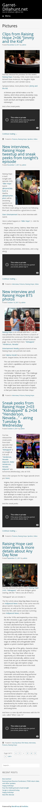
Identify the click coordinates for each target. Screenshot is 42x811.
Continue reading (9, 134)
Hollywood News (11, 603)
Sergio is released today (11, 790)
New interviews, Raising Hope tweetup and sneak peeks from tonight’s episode (20, 154)
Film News (25, 743)
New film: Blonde (8, 795)
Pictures (14, 139)
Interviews (15, 284)
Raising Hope (7, 77)
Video (35, 139)
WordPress (16, 806)
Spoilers (30, 139)
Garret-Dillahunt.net (15, 7)
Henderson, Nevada (10, 344)
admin (24, 45)
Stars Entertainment (9, 214)
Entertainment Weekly (10, 348)
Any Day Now (16, 743)
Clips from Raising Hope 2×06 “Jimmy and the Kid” (18, 37)
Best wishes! (6, 779)
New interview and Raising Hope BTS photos (18, 295)
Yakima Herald (11, 355)
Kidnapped (30, 342)
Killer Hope (7, 183)
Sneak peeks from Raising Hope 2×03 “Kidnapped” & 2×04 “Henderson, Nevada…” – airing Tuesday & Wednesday (19, 414)
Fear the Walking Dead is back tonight (15, 788)
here (7, 478)
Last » (10, 756)
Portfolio (24, 806)
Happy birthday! (8, 786)
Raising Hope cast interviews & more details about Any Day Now (18, 549)
